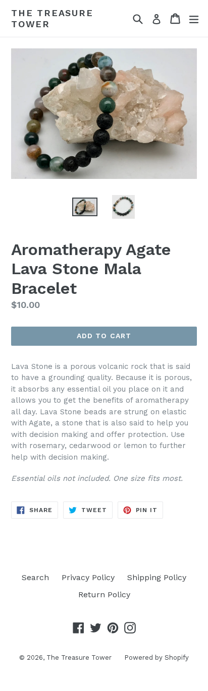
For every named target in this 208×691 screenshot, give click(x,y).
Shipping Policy (156, 577)
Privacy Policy (88, 577)
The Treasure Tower (52, 18)
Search (35, 577)
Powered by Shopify (156, 657)
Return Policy (104, 594)
